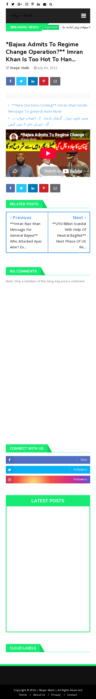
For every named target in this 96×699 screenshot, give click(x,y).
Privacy (56, 694)
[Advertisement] (48, 384)
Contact (72, 694)
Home (23, 694)
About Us (39, 694)
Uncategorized (41, 27)
